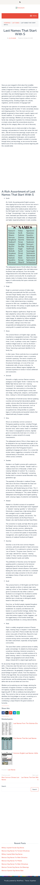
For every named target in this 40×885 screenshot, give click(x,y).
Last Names (11, 770)
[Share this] (3, 712)
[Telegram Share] (14, 712)
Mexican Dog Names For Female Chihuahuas (16, 851)
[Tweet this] (7, 712)
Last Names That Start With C (29, 777)
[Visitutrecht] (20, 8)
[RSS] (20, 2)
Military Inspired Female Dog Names (13, 848)
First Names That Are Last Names (24, 738)
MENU (35, 16)
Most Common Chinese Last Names (10, 777)
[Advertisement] (20, 63)
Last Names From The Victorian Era (25, 723)
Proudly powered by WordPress (14, 881)
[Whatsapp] (18, 712)
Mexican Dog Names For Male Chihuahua (14, 857)
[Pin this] (10, 712)
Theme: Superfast (30, 881)
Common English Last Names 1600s (25, 753)
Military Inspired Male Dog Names (12, 854)
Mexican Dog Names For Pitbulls (12, 861)
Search (4, 786)
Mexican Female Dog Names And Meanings (15, 867)
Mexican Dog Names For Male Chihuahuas (15, 864)
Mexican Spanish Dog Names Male (12, 870)
